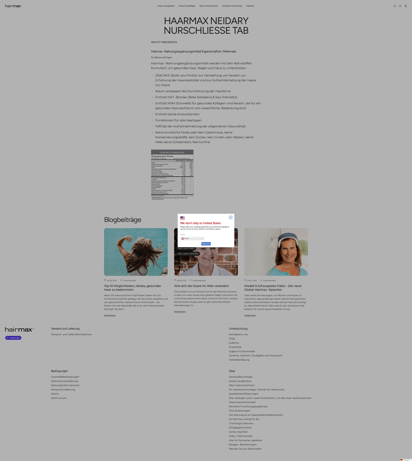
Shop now (206, 244)
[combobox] (185, 239)
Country (182, 234)
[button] (406, 460)
